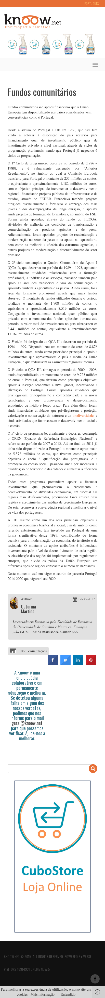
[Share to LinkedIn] (78, 663)
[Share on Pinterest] (91, 663)
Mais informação (43, 994)
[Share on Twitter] (65, 663)
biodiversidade (83, 415)
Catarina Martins (28, 609)
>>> (75, 631)
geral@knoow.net (27, 723)
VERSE (87, 956)
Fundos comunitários (42, 91)
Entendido (68, 994)
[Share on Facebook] (53, 663)
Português (91, 3)
